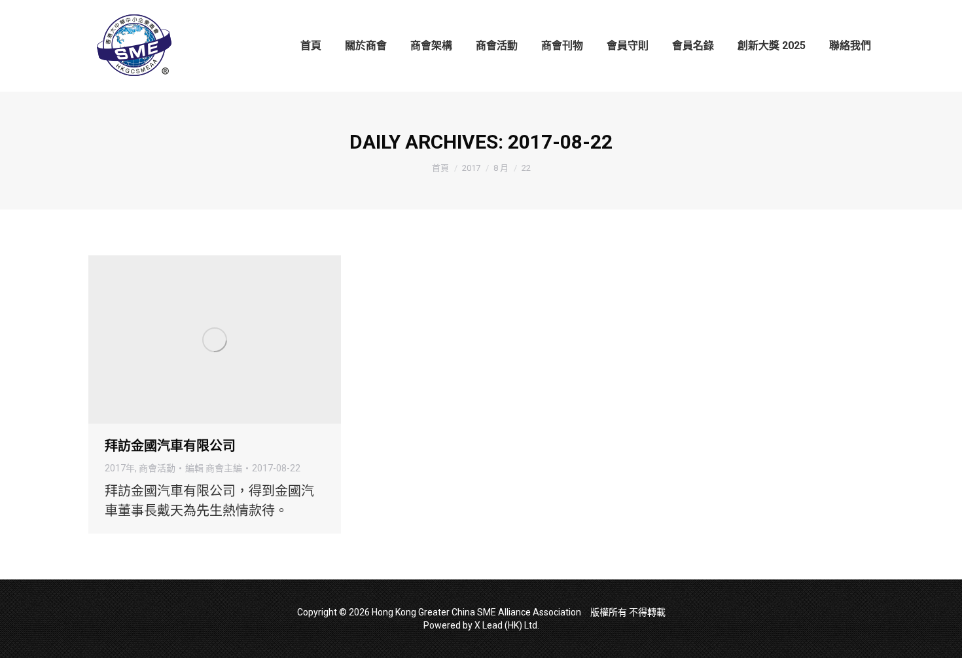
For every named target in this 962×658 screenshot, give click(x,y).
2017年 (120, 468)
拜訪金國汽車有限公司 (170, 446)
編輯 (213, 468)
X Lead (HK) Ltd (505, 625)
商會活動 (157, 468)
